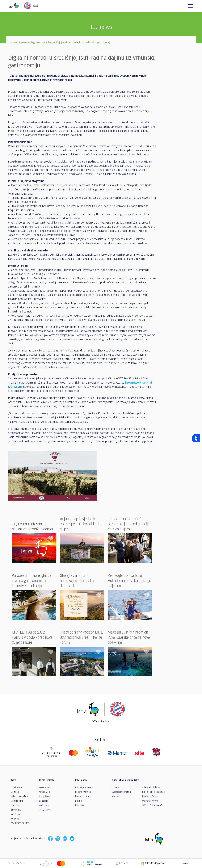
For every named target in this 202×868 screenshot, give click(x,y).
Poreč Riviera (44, 792)
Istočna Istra (44, 805)
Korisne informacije (84, 792)
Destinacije (16, 792)
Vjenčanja (15, 814)
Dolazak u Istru (82, 796)
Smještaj (15, 819)
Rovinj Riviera (45, 796)
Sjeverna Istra (45, 788)
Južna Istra (43, 801)
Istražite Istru (16, 788)
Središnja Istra (45, 810)
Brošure (78, 801)
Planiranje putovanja (84, 788)
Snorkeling (16, 810)
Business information (121, 792)
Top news (24, 43)
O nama (115, 788)
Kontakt (115, 796)
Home (13, 43)
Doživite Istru (17, 801)
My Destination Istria (20, 823)
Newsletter (80, 805)
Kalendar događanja (19, 796)
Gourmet (15, 805)
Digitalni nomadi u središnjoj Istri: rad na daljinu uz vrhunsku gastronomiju (71, 43)
